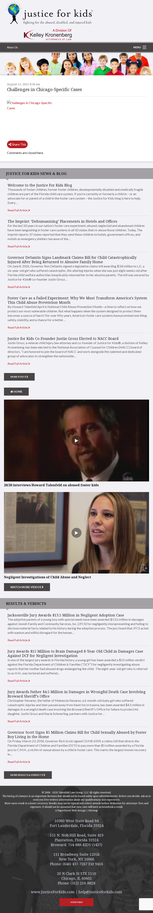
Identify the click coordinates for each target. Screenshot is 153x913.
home (17, 391)
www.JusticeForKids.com (53, 891)
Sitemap (93, 810)
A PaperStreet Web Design (70, 810)
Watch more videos (26, 587)
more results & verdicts (27, 774)
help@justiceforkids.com (100, 891)
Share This (18, 144)
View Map (76, 902)
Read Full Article (18, 210)
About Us (12, 47)
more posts (18, 376)
